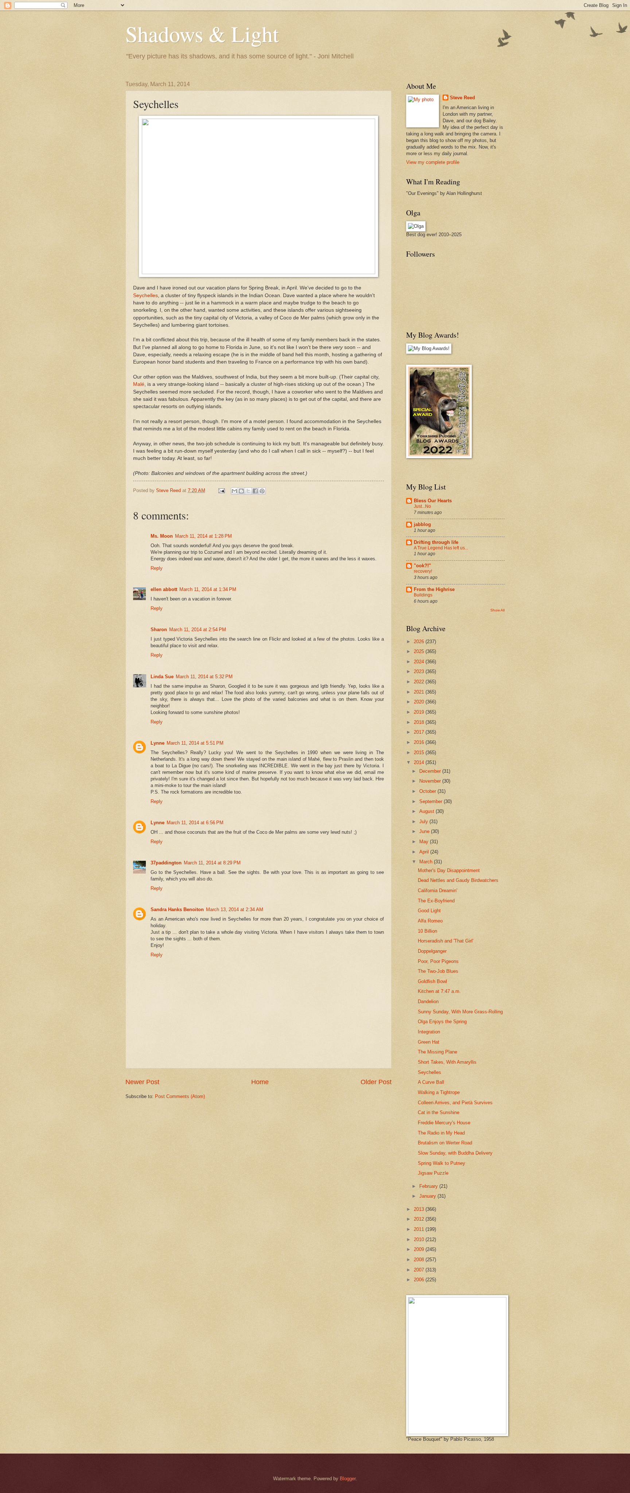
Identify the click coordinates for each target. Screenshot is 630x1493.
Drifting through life (436, 542)
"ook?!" (422, 565)
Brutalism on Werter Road (445, 1142)
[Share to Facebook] (255, 491)
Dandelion (428, 1001)
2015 (419, 752)
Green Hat (428, 1042)
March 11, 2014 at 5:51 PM (195, 743)
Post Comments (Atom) (180, 1096)
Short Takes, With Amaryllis (447, 1062)
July (424, 821)
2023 (419, 671)
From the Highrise (434, 589)
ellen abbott (164, 589)
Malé (138, 384)
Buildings (423, 595)
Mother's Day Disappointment (449, 870)
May (424, 841)
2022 (419, 681)
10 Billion (427, 931)
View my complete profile (432, 162)
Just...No (422, 506)
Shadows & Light (202, 33)
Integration (429, 1032)
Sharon (159, 629)
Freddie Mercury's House (444, 1122)
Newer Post (142, 1082)
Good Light (429, 910)
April (424, 852)
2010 (419, 1239)
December (430, 771)
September (431, 801)
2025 (419, 651)
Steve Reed (462, 97)
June (425, 831)
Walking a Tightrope (439, 1092)
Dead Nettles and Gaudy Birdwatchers (458, 880)
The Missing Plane (437, 1052)
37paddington (166, 863)
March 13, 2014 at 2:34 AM (234, 909)
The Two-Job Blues (438, 971)
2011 (419, 1229)
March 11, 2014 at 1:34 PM (207, 589)
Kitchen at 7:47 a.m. (439, 991)
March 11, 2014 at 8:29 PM (212, 863)
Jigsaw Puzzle (433, 1173)
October (428, 791)
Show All (497, 610)
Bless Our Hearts (433, 500)
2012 (419, 1219)
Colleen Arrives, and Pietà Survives (455, 1102)
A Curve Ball (431, 1082)
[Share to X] (248, 491)
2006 (419, 1279)
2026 (419, 641)
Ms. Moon (162, 536)
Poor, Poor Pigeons (438, 961)
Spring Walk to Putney (441, 1163)
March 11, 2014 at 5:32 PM (204, 676)
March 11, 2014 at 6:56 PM (195, 822)
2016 (419, 742)
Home (260, 1082)
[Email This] (234, 491)
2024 (419, 661)
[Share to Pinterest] (262, 491)
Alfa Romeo (430, 921)
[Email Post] (221, 490)
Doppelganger (432, 951)
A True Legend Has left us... (441, 547)
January (428, 1196)
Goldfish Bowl (432, 981)
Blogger (347, 1478)
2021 (419, 692)
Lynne (157, 743)
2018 (419, 722)
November (430, 781)
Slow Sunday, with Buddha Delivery (455, 1153)
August (427, 811)
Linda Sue (162, 676)
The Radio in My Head (441, 1133)
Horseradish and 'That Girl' (445, 941)
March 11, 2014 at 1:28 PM (203, 536)
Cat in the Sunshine (438, 1112)
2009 (419, 1249)
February (429, 1186)
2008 (419, 1259)
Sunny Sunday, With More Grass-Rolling (460, 1011)
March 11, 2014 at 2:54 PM (197, 629)
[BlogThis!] (241, 491)
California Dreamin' (437, 890)
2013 (419, 1209)
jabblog (422, 524)
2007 (419, 1270)
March (426, 861)
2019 (419, 712)
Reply (157, 568)
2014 (419, 762)
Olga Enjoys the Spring (442, 1021)
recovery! (423, 571)
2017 (419, 732)
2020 (419, 702)
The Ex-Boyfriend (436, 900)
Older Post (376, 1082)
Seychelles (145, 295)
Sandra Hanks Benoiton (177, 909)
